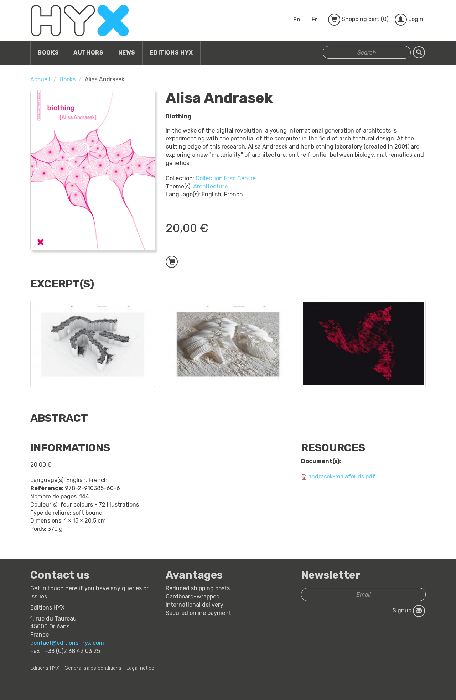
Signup (403, 610)
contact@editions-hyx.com (67, 642)
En (296, 19)
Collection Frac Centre (226, 178)
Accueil (40, 79)
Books (48, 52)
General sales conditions (92, 668)
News (126, 52)
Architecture (210, 186)
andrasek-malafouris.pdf (341, 476)
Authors (88, 52)
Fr (314, 19)
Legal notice (140, 668)
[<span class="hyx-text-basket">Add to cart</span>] (172, 262)
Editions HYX (171, 52)
